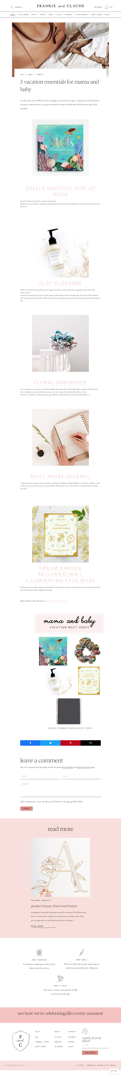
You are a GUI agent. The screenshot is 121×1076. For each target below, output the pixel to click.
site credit (110, 1065)
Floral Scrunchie (60, 382)
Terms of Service (83, 767)
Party (107, 14)
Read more (37, 926)
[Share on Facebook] (30, 743)
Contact (70, 1046)
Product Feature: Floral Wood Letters (54, 906)
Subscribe (89, 1052)
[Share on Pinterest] (71, 743)
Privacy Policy (67, 767)
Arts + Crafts (39, 14)
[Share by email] (91, 743)
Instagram (72, 1037)
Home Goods (96, 14)
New (13, 14)
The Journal (59, 1046)
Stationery (23, 14)
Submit (26, 808)
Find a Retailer (40, 1046)
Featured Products (41, 900)
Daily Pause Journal (60, 476)
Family (40, 74)
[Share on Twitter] (50, 743)
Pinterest (71, 1042)
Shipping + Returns (42, 1042)
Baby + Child (55, 14)
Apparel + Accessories (77, 14)
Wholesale (58, 1042)
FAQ (36, 1037)
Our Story (58, 1037)
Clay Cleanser (60, 283)
